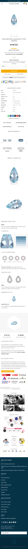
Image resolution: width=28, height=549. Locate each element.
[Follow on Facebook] (2, 522)
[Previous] (1, 142)
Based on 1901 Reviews (14, 50)
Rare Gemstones (5, 506)
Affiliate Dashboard (5, 494)
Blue (2, 224)
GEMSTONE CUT (5, 292)
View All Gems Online (6, 501)
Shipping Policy (4, 487)
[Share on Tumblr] (19, 116)
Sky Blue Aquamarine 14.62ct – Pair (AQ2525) (7, 148)
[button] (1, 19)
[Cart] (26, 3)
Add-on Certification (14, 60)
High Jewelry (4, 511)
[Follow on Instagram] (4, 522)
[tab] (5, 388)
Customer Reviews (5, 477)
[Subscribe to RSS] (11, 522)
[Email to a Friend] (15, 116)
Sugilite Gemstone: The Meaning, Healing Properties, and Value (14, 467)
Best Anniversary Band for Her (8, 463)
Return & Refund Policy (6, 485)
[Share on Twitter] (13, 116)
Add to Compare (7, 74)
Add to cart (14, 71)
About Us (7, 546)
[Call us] (7, 522)
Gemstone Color (6, 221)
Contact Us (23, 546)
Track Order (3, 482)
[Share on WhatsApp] (8, 116)
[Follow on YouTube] (15, 522)
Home (11, 36)
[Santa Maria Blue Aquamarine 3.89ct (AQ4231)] (21, 140)
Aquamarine (15, 36)
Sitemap (3, 492)
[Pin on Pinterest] (17, 116)
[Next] (26, 142)
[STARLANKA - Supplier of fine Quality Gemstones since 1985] (14, 3)
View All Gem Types (5, 504)
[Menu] (2, 3)
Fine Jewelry (4, 509)
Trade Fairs (17, 546)
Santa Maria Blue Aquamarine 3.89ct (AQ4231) (21, 148)
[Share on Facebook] (11, 116)
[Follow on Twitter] (5, 522)
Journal (12, 546)
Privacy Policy (4, 489)
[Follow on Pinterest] (9, 522)
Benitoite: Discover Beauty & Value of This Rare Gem (13, 470)
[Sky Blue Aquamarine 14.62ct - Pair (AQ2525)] (7, 140)
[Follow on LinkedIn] (13, 522)
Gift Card (3, 480)
